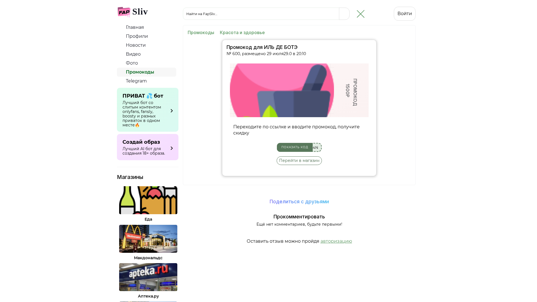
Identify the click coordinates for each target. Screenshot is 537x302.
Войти (404, 13)
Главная (134, 27)
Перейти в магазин (299, 160)
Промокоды (139, 72)
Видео (133, 54)
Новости (135, 45)
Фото (131, 63)
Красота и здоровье (242, 32)
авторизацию (336, 241)
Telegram (136, 81)
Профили (136, 36)
